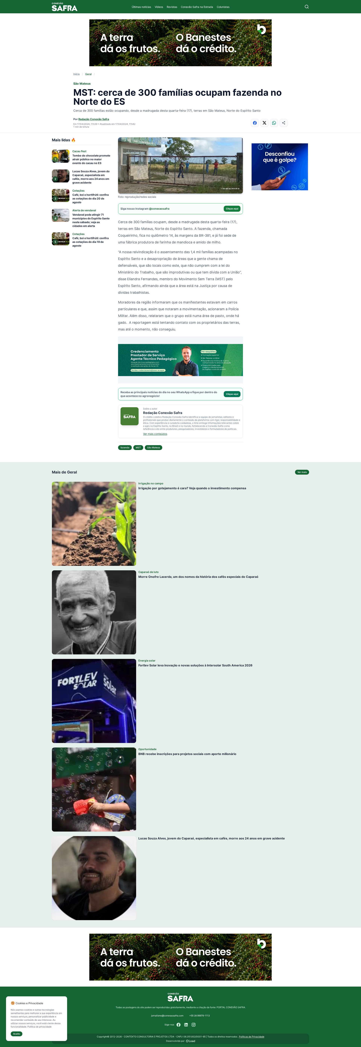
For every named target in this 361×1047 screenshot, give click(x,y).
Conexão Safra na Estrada (197, 6)
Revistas (172, 6)
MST (138, 447)
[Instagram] (194, 1025)
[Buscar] (306, 6)
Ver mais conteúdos (155, 433)
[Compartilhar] (284, 123)
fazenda (125, 447)
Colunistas (223, 6)
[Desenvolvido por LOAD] (190, 1041)
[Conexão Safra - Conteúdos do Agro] (64, 6)
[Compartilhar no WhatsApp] (274, 123)
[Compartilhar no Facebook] (255, 123)
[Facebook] (179, 1025)
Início (76, 74)
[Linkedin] (186, 1025)
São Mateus (153, 447)
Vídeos (159, 6)
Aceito (16, 1033)
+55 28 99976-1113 (199, 1015)
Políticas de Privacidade (251, 1036)
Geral (88, 74)
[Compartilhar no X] (264, 123)
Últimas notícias (141, 6)
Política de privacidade (39, 1026)
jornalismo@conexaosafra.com (167, 1015)
